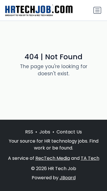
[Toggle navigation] (97, 10)
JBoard (68, 177)
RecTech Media (52, 158)
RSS (29, 132)
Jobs (44, 132)
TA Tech (90, 158)
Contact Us (69, 132)
